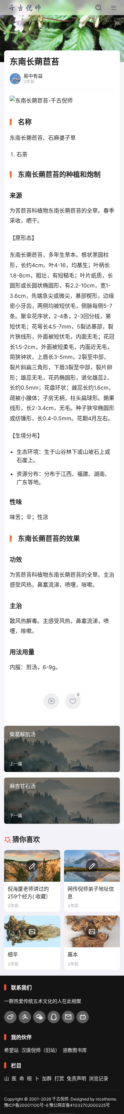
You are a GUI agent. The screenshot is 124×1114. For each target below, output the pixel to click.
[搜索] (98, 7)
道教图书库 (75, 1050)
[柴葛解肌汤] (62, 749)
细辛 (13, 954)
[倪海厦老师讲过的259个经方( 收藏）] (32, 865)
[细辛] (32, 931)
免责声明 (76, 1078)
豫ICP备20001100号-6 (26, 1105)
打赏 (59, 1078)
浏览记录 (98, 1078)
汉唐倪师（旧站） (40, 1050)
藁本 (73, 954)
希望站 (11, 1050)
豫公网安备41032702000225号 (79, 1105)
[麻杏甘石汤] (62, 801)
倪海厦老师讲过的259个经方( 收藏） (29, 893)
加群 (47, 1078)
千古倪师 (60, 1099)
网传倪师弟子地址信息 (91, 893)
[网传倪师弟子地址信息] (92, 865)
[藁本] (92, 931)
